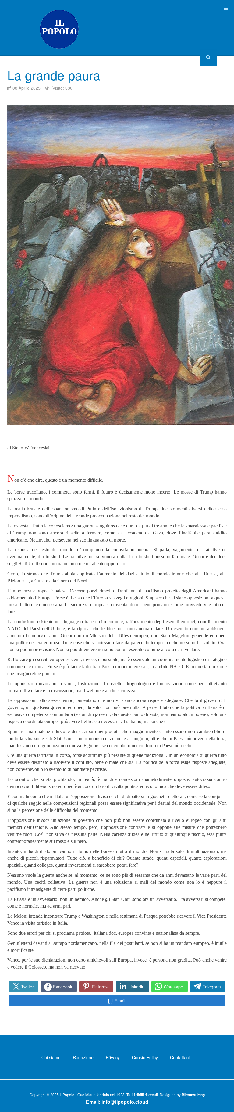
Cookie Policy (145, 1057)
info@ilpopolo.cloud (124, 1102)
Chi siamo (51, 1057)
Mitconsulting (193, 1094)
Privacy (113, 1057)
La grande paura (53, 75)
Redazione (83, 1057)
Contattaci (180, 1057)
